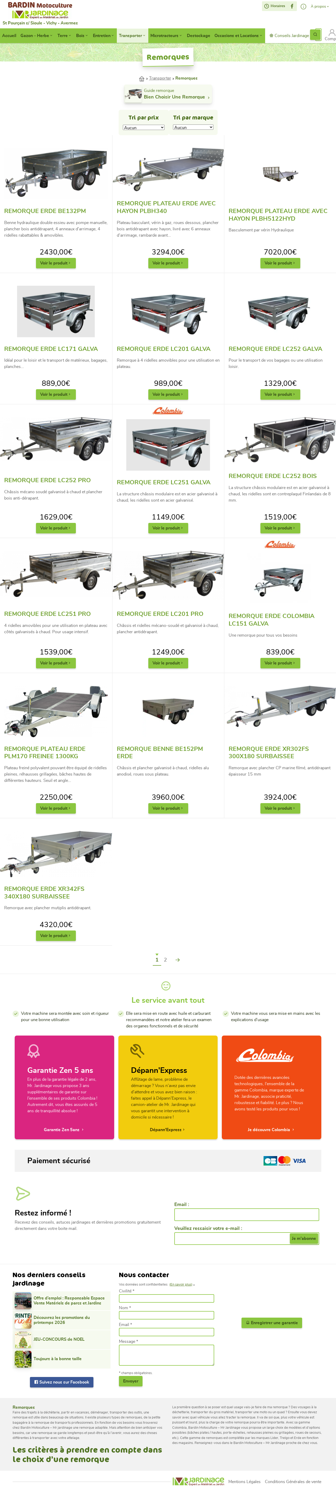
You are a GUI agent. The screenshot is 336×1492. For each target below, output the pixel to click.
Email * (125, 1325)
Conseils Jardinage (291, 36)
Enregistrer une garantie (274, 1323)
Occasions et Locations (236, 36)
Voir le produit (53, 263)
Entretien (102, 36)
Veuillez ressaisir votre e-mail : (208, 1228)
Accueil (9, 36)
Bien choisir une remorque (175, 97)
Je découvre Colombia (269, 1130)
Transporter (130, 36)
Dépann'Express (166, 1130)
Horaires (277, 6)
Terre (62, 36)
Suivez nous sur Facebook (63, 1382)
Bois (80, 36)
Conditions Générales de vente (293, 1482)
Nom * (125, 1308)
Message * (128, 1341)
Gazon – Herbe (34, 36)
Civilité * (126, 1291)
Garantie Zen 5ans (62, 1130)
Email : (181, 1204)
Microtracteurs (164, 36)
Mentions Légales (244, 1482)
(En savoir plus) (180, 1284)
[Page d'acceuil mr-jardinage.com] (198, 1481)
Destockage (198, 36)
